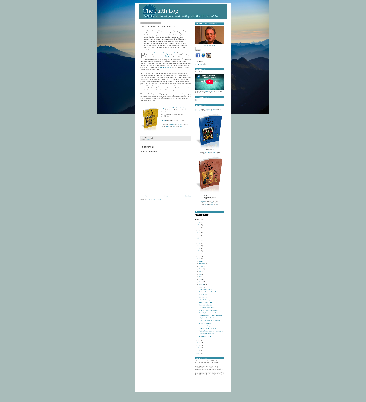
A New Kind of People (205, 300)
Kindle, (214, 109)
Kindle (180, 124)
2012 (199, 254)
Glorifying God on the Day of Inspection (210, 292)
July (200, 271)
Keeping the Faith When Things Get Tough (174, 108)
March (201, 282)
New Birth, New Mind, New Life (208, 313)
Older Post (188, 196)
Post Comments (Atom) (154, 199)
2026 (199, 222)
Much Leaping (203, 294)
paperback (172, 124)
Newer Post (144, 196)
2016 (199, 243)
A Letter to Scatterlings (205, 323)
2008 (199, 343)
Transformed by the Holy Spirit (207, 328)
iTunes (174, 126)
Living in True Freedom (205, 289)
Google (167, 126)
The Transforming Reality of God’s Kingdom (211, 331)
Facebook (206, 45)
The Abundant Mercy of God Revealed (209, 320)
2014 (199, 248)
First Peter (148, 139)
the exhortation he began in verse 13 (165, 53)
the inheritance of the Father (163, 57)
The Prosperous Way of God (206, 333)
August (201, 269)
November (202, 264)
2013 (199, 251)
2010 (199, 259)
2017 (199, 240)
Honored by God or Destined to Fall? (209, 302)
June (200, 274)
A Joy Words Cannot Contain (206, 318)
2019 (199, 235)
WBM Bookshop (201, 108)
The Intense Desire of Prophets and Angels (210, 315)
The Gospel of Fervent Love (206, 307)
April (200, 279)
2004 (199, 353)
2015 (199, 246)
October (201, 266)
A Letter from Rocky (204, 326)
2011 (199, 256)
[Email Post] (151, 138)
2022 (199, 230)
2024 (199, 227)
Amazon (206, 91)
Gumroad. (209, 110)
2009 (199, 340)
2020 (199, 233)
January (201, 287)
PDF (180, 126)
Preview (163, 120)
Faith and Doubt (203, 297)
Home (166, 196)
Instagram (213, 45)
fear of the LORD (165, 67)
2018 (199, 238)
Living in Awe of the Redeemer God (208, 310)
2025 (199, 225)
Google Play (198, 110)
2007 (199, 345)
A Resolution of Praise (205, 336)
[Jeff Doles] (209, 35)
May (200, 277)
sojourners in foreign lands (162, 55)
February (201, 284)
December (202, 261)
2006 (199, 348)
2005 (199, 350)
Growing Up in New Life (205, 305)
